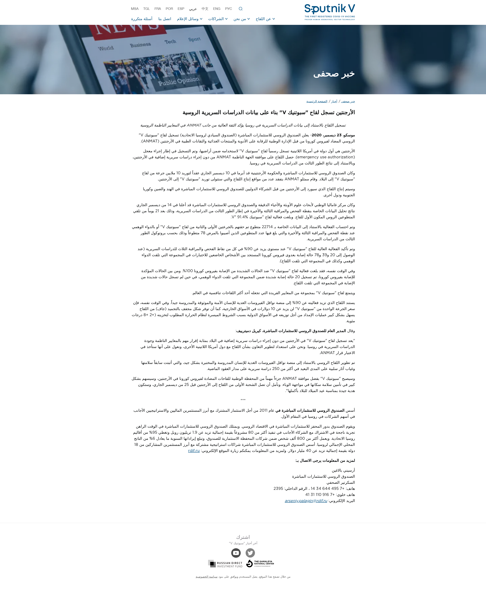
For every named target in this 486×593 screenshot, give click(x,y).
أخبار (334, 101)
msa (135, 9)
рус (228, 9)
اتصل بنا (164, 18)
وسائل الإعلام (188, 18)
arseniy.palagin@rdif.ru (306, 501)
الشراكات (216, 18)
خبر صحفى (348, 101)
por (169, 9)
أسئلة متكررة (141, 18)
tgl (146, 9)
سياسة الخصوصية (207, 577)
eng (216, 9)
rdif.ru (194, 450)
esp (181, 9)
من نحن (240, 18)
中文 (205, 9)
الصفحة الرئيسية (316, 101)
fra (158, 9)
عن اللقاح (263, 18)
